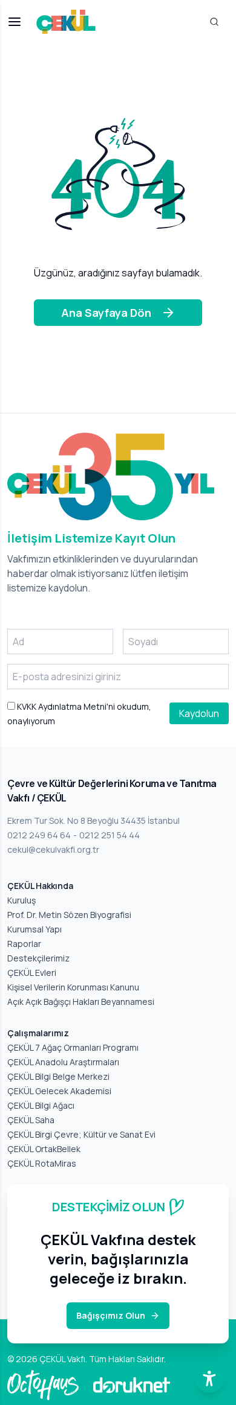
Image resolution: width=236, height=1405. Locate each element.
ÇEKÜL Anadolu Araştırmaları (63, 1062)
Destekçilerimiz (38, 958)
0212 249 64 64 (39, 835)
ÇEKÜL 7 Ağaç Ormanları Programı (73, 1047)
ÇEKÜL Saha (30, 1120)
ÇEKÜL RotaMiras (41, 1163)
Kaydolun (199, 713)
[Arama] (214, 21)
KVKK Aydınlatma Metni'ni (65, 706)
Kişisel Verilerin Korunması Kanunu (73, 987)
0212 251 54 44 (109, 835)
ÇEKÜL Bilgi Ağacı (40, 1105)
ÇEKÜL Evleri (31, 972)
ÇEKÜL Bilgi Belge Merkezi (58, 1076)
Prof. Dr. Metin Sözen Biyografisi (69, 914)
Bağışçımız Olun (110, 1315)
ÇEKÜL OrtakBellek (43, 1149)
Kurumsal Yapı (34, 929)
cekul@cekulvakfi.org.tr (53, 849)
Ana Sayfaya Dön (106, 312)
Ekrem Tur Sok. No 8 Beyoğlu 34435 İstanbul (93, 820)
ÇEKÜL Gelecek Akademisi (59, 1091)
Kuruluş (21, 900)
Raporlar (24, 943)
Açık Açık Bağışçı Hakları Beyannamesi (80, 1001)
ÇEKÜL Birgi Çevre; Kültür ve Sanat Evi (81, 1134)
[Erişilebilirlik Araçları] (209, 1378)
